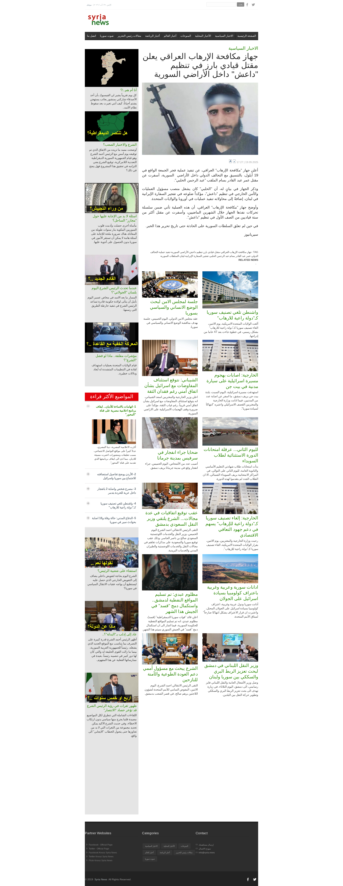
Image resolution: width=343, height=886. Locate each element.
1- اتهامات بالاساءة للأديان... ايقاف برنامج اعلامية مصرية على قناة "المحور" (116, 410)
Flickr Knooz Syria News (100, 860)
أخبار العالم (170, 35)
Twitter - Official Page (99, 848)
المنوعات (185, 35)
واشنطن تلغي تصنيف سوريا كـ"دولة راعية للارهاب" (232, 315)
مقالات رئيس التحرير (129, 35)
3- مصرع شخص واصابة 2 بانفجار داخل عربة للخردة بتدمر (116, 490)
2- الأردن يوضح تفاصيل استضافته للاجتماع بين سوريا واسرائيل (116, 476)
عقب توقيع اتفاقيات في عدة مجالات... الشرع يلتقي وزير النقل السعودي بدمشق (171, 518)
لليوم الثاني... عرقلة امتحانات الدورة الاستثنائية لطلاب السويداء (231, 455)
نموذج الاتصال (205, 848)
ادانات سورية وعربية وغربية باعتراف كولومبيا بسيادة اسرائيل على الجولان (232, 593)
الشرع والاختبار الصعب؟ (120, 144)
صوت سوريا (107, 35)
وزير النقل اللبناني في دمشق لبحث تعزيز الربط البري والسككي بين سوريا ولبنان (231, 671)
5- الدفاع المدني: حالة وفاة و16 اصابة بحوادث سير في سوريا (114, 520)
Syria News (101, 879)
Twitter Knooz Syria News (101, 856)
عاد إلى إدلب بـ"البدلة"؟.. (119, 634)
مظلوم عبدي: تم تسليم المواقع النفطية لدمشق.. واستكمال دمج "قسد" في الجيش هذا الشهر (174, 603)
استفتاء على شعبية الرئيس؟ (117, 571)
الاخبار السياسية (224, 35)
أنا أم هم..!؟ (128, 90)
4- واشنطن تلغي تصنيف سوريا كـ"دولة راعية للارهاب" (118, 505)
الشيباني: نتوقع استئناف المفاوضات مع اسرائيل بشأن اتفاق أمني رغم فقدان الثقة (171, 385)
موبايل (89, 5)
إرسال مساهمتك (206, 845)
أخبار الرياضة (152, 35)
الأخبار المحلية (203, 35)
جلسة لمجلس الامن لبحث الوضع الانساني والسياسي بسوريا (174, 307)
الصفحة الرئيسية (246, 35)
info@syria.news (207, 852)
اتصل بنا (91, 35)
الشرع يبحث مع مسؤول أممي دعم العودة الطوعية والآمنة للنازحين (170, 674)
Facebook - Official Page (101, 845)
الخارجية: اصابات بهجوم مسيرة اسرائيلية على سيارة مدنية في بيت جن (232, 380)
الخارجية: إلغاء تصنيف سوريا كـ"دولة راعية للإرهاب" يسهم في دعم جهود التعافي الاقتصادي (231, 526)
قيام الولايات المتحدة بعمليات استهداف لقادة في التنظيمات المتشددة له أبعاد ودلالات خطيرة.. (114, 369)
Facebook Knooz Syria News (103, 852)
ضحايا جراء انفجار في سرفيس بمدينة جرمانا (177, 455)
